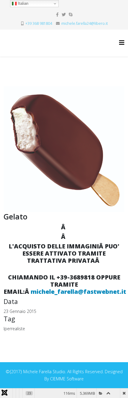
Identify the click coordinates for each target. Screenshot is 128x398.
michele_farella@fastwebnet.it (78, 292)
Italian (22, 3)
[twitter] (64, 14)
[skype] (70, 14)
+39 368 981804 (38, 23)
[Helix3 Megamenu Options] (121, 43)
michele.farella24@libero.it (84, 23)
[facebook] (57, 14)
